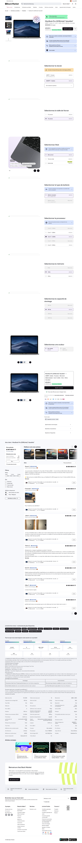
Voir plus (27, 478)
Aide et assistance (21, 824)
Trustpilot (56, 809)
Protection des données (47, 819)
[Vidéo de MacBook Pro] (8, 25)
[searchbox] (42, 4)
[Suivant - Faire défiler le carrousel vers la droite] (38, 170)
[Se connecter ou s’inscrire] (72, 4)
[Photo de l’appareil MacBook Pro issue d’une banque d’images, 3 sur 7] (8, 39)
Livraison (19, 817)
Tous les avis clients (21, 831)
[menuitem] (17, 7)
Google (37, 773)
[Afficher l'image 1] (9, 170)
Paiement (19, 815)
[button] (36, 19)
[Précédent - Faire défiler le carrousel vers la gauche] (35, 170)
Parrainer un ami (33, 809)
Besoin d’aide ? (66, 3)
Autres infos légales (46, 823)
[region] (50, 454)
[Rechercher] (22, 4)
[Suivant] (30, 362)
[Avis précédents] (72, 613)
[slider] (6, 476)
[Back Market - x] (12, 815)
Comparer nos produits (22, 829)
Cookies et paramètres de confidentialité (46, 821)
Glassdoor (56, 811)
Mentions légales (45, 825)
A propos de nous (8, 809)
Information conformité (69, 395)
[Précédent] (18, 362)
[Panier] (75, 4)
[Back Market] (12, 4)
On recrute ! (7, 811)
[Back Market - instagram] (6, 815)
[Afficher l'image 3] (27, 362)
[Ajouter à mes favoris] (75, 28)
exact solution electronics (59, 395)
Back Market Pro (8, 812)
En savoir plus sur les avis (11, 464)
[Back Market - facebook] (9, 815)
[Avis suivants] (75, 613)
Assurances (19, 822)
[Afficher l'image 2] (10, 170)
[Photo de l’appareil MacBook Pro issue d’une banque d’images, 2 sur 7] (8, 32)
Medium (56, 812)
